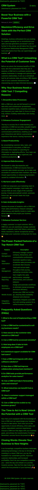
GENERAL (16, 22)
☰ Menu (33, 6)
